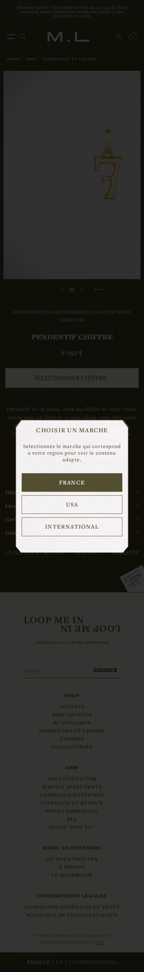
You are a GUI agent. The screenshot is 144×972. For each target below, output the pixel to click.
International (72, 526)
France (72, 482)
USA (72, 504)
